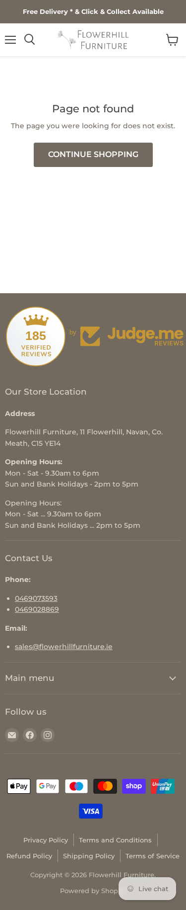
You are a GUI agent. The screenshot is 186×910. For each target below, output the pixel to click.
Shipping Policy (89, 856)
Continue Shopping (93, 154)
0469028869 (37, 609)
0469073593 (36, 598)
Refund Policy (29, 856)
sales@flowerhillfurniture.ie (64, 646)
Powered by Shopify (93, 891)
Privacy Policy (45, 840)
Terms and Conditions (115, 840)
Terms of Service (152, 856)
